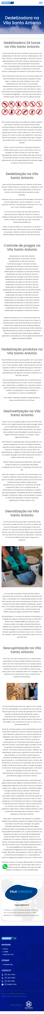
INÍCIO (5, 949)
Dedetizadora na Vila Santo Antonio (14, 996)
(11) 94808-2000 (10, 984)
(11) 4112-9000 (10, 981)
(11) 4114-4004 (10, 974)
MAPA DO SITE (8, 954)
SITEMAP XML (8, 964)
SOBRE (5, 952)
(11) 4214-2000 (10, 978)
